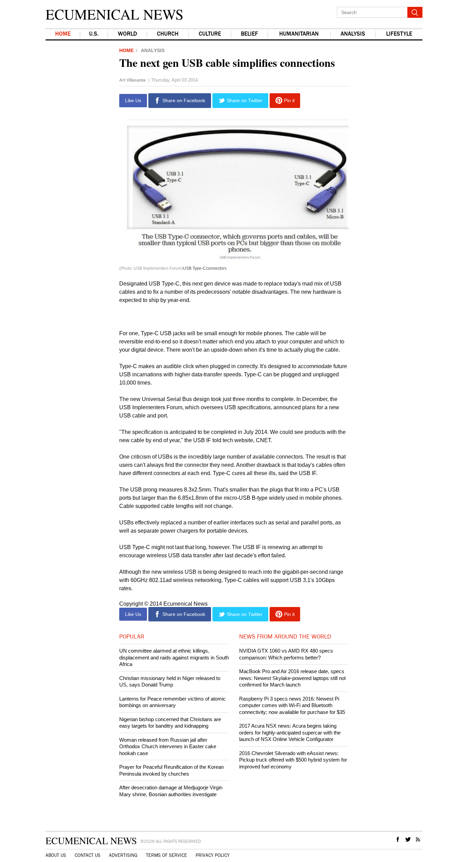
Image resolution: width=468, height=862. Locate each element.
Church (167, 34)
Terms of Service (166, 855)
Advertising (123, 855)
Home (63, 34)
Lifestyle (399, 34)
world (127, 34)
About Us (56, 855)
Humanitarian (299, 34)
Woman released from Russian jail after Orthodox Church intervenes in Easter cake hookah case (167, 746)
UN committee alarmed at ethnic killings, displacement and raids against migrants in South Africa (174, 657)
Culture (210, 34)
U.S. (94, 34)
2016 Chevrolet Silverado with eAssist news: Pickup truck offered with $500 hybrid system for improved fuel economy (293, 759)
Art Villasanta (132, 80)
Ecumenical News (114, 14)
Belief (249, 34)
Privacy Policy (213, 855)
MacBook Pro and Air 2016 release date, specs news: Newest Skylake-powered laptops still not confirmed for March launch (292, 678)
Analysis (353, 34)
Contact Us (87, 855)
